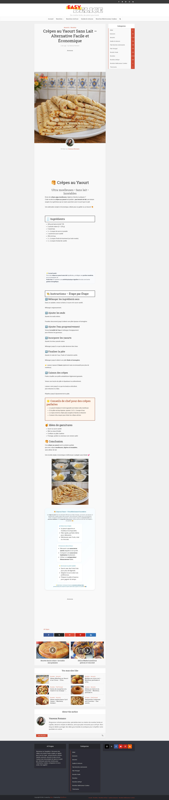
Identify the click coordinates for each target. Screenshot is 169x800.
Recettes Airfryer (72, 19)
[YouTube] (121, 746)
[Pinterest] (125, 746)
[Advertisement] (70, 60)
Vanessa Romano (74, 45)
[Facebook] (116, 746)
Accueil (50, 19)
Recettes (59, 19)
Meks (51, 797)
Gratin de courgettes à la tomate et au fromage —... (58, 690)
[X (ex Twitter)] (111, 746)
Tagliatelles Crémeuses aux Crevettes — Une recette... (92, 701)
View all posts (42, 735)
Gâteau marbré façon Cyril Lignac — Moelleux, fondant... (59, 701)
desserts (66, 27)
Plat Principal (59, 687)
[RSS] (130, 746)
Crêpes (47, 629)
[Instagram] (107, 746)
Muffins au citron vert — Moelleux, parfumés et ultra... (93, 680)
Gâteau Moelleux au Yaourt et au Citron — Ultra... (59, 679)
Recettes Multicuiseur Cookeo (106, 19)
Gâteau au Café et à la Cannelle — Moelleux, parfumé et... (92, 690)
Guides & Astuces (87, 19)
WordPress (63, 797)
